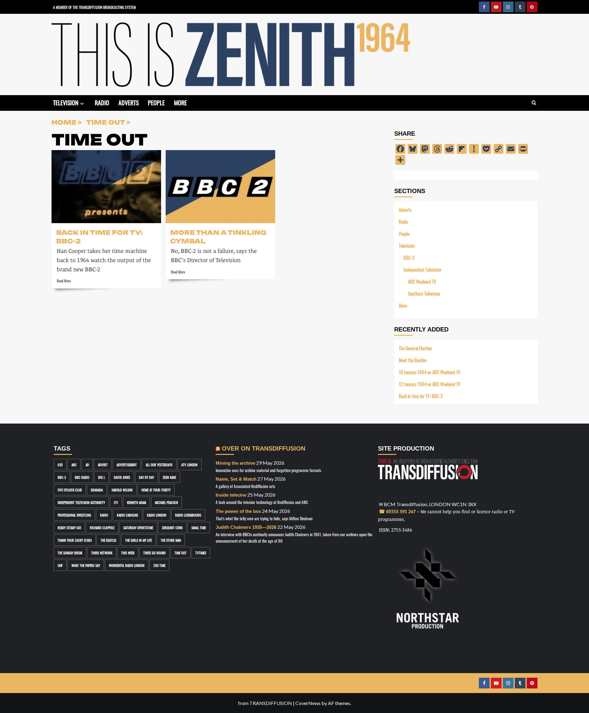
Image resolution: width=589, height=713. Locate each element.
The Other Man (171, 540)
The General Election (415, 347)
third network (101, 552)
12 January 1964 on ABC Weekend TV (429, 383)
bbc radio (82, 477)
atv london (189, 464)
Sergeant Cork (172, 527)
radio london (156, 514)
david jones (122, 477)
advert (103, 464)
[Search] (534, 103)
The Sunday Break (70, 552)
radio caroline (127, 514)
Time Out (181, 552)
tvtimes (200, 552)
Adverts (128, 102)
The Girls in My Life (138, 540)
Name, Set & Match (236, 479)
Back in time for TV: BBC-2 (99, 236)
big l (101, 477)
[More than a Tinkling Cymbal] (220, 186)
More (180, 102)
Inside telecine (231, 495)
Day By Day (146, 477)
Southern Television (424, 293)
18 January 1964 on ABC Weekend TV (429, 371)
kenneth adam (136, 502)
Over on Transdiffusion (263, 448)
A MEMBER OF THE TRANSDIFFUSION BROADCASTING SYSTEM (94, 7)
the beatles (108, 540)
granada (97, 489)
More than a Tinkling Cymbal (218, 236)
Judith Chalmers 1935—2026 (246, 527)
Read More (64, 280)
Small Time (198, 527)
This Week (127, 552)
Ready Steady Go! (69, 527)
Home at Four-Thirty (156, 489)
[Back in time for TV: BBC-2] (106, 186)
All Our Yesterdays (159, 464)
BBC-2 (408, 257)
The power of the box (238, 511)
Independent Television (422, 269)
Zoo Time (159, 565)
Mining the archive (235, 463)
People (156, 102)
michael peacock (166, 502)
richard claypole (102, 527)
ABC (74, 464)
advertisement (127, 464)
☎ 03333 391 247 (397, 511)
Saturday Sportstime (138, 527)
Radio (102, 102)
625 (60, 464)
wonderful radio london (126, 565)
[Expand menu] (82, 103)
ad (87, 464)
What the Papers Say (85, 565)
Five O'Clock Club (70, 489)
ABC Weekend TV (422, 281)
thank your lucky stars (75, 540)
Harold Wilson (122, 489)
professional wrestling (74, 514)
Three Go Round (154, 552)
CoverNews (308, 703)
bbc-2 (62, 477)
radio (104, 514)
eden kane (169, 477)
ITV (116, 502)
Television (66, 102)
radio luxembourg (188, 514)
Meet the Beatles (413, 359)
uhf (60, 565)
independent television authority (81, 502)
